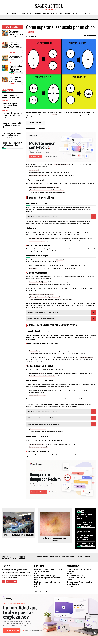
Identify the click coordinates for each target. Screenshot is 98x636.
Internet (12, 39)
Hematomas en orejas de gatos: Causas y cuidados (55, 539)
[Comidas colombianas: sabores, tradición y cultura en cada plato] (5, 79)
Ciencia (11, 73)
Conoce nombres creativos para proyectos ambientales (79, 570)
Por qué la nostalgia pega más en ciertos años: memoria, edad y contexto (12, 115)
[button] (90, 13)
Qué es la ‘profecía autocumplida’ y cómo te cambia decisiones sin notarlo (12, 125)
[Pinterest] (91, 36)
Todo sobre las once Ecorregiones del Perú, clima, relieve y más (79, 583)
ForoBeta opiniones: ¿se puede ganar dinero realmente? (15, 57)
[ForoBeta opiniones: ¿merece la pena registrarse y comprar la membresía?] (5, 33)
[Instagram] (7, 581)
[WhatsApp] (94, 36)
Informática (12, 52)
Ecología (69, 573)
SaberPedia (12, 83)
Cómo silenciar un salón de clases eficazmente (18, 535)
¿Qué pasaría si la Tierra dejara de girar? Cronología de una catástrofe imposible (15, 68)
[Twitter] (88, 36)
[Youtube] (15, 581)
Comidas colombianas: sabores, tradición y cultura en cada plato (15, 79)
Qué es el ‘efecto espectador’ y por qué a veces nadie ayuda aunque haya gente (11, 105)
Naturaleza (70, 579)
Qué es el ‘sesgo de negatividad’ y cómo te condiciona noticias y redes (12, 145)
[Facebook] (85, 36)
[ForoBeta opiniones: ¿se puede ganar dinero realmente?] (5, 58)
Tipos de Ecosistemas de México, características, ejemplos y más (77, 576)
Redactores (34, 36)
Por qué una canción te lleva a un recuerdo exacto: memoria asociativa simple (12, 135)
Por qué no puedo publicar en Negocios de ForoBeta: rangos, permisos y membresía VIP (15, 46)
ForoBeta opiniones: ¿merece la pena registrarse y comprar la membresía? (16, 33)
